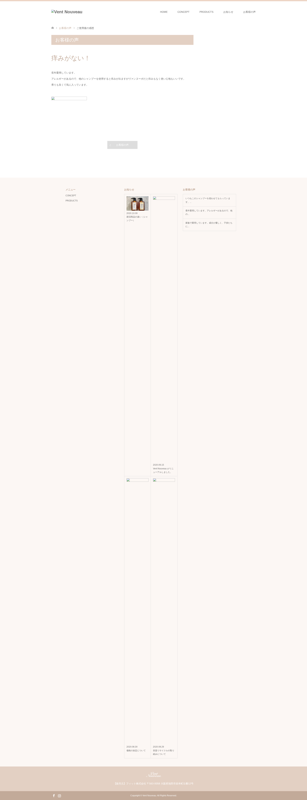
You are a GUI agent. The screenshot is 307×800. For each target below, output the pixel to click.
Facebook (54, 795)
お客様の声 (249, 11)
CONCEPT (183, 11)
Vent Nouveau (149, 795)
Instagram (59, 795)
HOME (164, 11)
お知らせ (228, 11)
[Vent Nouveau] (66, 12)
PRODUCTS (206, 11)
